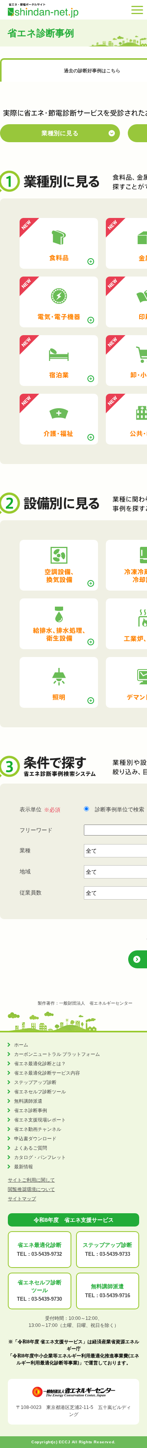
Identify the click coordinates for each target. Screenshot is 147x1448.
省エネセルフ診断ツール (40, 1091)
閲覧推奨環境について (31, 1189)
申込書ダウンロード (35, 1138)
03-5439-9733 (115, 1254)
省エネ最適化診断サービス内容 (47, 1073)
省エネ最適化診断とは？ (40, 1063)
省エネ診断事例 (30, 1110)
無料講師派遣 (28, 1101)
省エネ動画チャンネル (37, 1129)
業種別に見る (60, 133)
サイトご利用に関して (31, 1180)
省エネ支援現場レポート (40, 1120)
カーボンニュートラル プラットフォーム (57, 1054)
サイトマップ (22, 1199)
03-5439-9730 (46, 1299)
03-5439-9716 (115, 1295)
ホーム (21, 1045)
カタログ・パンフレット (40, 1157)
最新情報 (23, 1166)
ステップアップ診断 (35, 1082)
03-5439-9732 (46, 1254)
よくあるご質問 (30, 1148)
